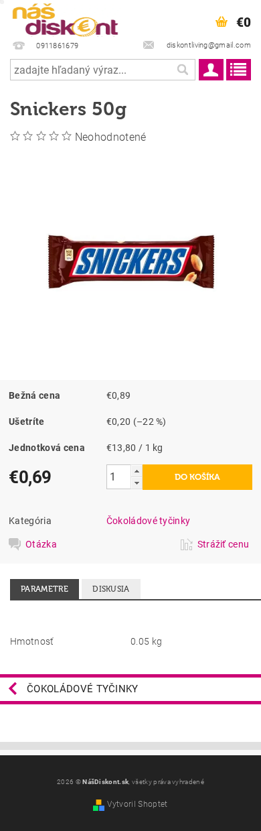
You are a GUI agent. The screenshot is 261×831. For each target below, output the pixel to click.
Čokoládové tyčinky (148, 520)
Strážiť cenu (223, 544)
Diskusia (111, 589)
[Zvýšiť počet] (136, 470)
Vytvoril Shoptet (137, 804)
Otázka (41, 544)
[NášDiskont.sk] (65, 17)
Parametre (44, 589)
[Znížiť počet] (136, 482)
